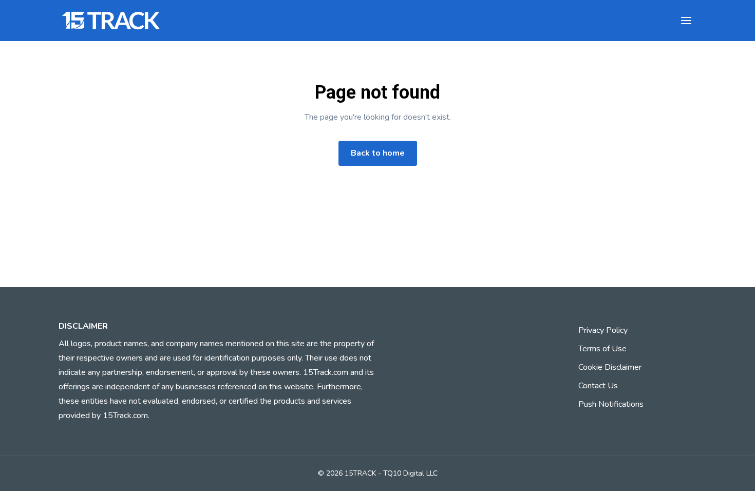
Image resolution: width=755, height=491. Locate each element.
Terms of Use (602, 348)
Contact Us (598, 385)
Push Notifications (611, 404)
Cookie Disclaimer (609, 367)
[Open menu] (686, 20)
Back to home (378, 153)
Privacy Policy (603, 330)
